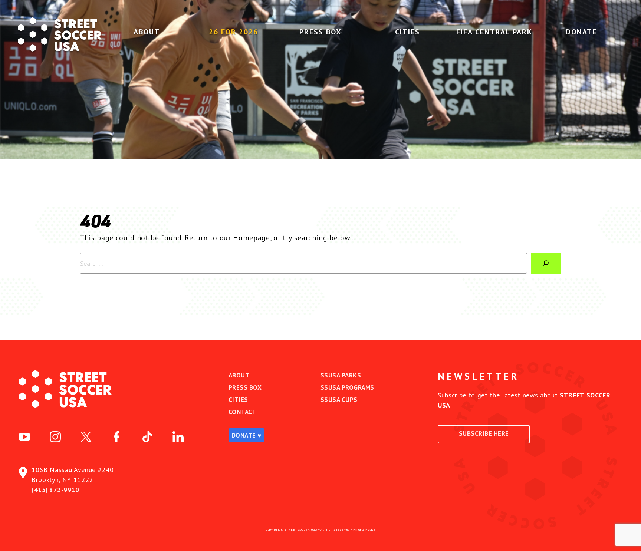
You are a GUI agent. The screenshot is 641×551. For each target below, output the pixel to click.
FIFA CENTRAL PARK (494, 32)
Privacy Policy (364, 529)
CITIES (407, 32)
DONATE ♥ (246, 435)
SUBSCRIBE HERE (484, 433)
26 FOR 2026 (233, 32)
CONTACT (242, 412)
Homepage (251, 237)
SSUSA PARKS (340, 375)
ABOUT (147, 32)
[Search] (546, 263)
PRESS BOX (320, 32)
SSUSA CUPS (339, 400)
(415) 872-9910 (55, 490)
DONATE (581, 32)
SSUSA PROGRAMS (347, 387)
